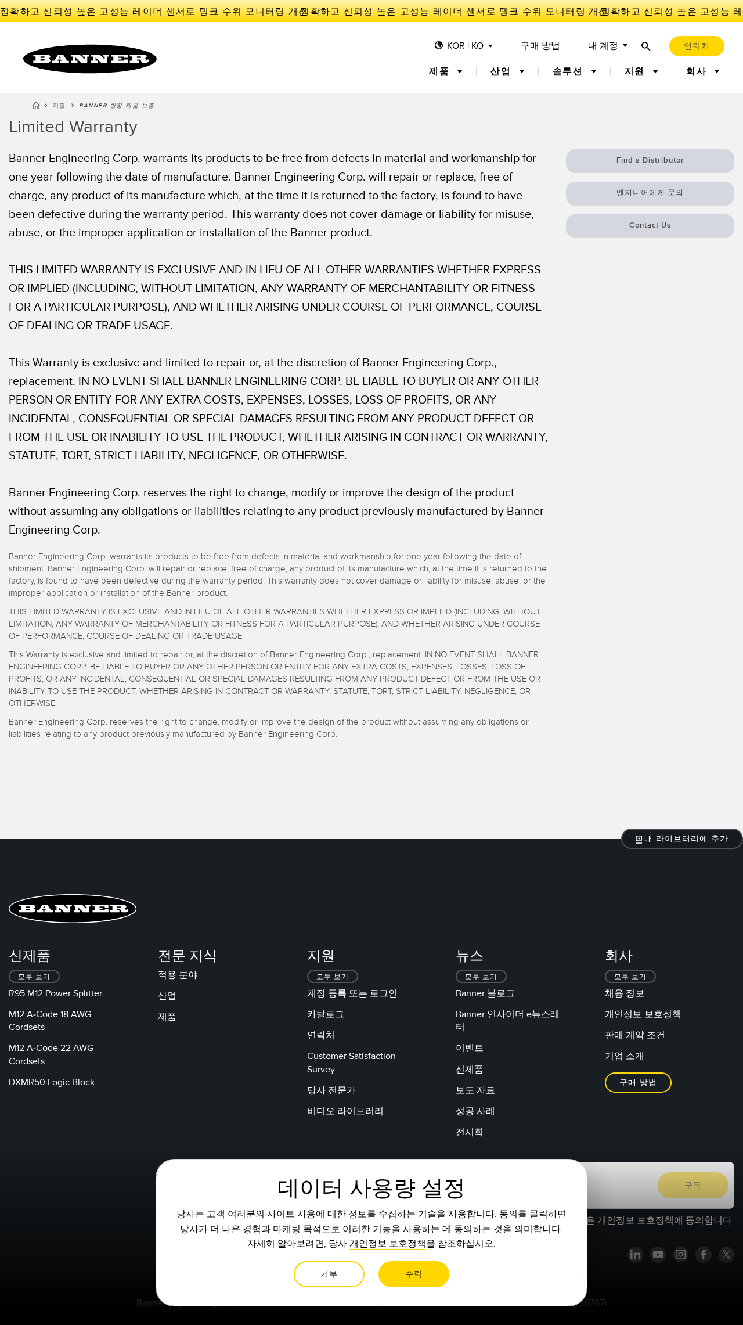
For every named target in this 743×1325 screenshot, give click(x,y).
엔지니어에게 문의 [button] (650, 192)
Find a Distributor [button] (650, 160)
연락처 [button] (697, 46)
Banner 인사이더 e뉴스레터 (508, 1021)
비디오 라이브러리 (345, 1111)
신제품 (470, 1069)
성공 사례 (475, 1111)
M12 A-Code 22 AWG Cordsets (51, 1054)
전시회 (470, 1132)
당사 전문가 (331, 1090)
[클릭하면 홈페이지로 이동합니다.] (90, 59)
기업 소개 (624, 1056)
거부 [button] (329, 1274)
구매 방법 (540, 46)
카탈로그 (325, 1014)
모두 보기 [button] (34, 977)
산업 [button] (502, 71)
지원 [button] (636, 71)
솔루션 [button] (570, 71)
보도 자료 (475, 1090)
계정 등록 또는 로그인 (352, 993)
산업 (167, 996)
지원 (59, 105)
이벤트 (470, 1048)
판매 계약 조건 (635, 1035)
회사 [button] (698, 71)
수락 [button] (414, 1274)
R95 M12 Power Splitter (55, 993)
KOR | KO (465, 46)
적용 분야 (177, 975)
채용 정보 (624, 993)
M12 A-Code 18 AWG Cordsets (50, 1021)
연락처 (321, 1035)
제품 (167, 1016)
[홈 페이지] (36, 107)
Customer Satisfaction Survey (351, 1062)
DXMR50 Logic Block (52, 1082)
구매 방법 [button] (638, 1083)
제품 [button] (441, 71)
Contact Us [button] (650, 225)
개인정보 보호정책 (643, 1014)
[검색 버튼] (646, 46)
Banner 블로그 (485, 993)
